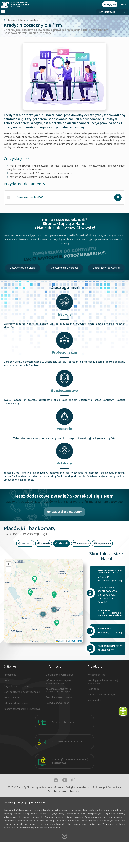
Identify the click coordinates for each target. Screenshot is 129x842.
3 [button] (54, 609)
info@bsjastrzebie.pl (110, 633)
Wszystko (27, 544)
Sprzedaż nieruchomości (101, 695)
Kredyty (34, 20)
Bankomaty (83, 544)
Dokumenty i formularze (59, 675)
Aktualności (10, 675)
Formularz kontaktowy (116, 614)
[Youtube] (64, 780)
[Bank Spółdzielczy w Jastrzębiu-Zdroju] (27, 4)
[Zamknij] (64, 836)
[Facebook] (56, 780)
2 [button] (43, 614)
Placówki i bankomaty (104, 613)
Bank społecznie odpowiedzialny (22, 692)
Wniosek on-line (96, 675)
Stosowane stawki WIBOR (30, 197)
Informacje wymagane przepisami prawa (58, 682)
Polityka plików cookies (59, 697)
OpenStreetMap (75, 640)
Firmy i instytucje (106, 12)
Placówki (63, 544)
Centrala (45, 544)
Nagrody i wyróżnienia (16, 686)
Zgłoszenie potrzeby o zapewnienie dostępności (59, 690)
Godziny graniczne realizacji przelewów (103, 682)
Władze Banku (12, 698)
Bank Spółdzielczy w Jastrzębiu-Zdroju (40, 787)
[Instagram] (73, 780)
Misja (6, 680)
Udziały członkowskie (16, 703)
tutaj (107, 824)
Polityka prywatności (57, 703)
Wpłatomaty (104, 544)
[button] (34, 579)
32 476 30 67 (106, 650)
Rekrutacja (94, 689)
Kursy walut (94, 700)
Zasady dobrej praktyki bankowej (22, 709)
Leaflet (61, 640)
